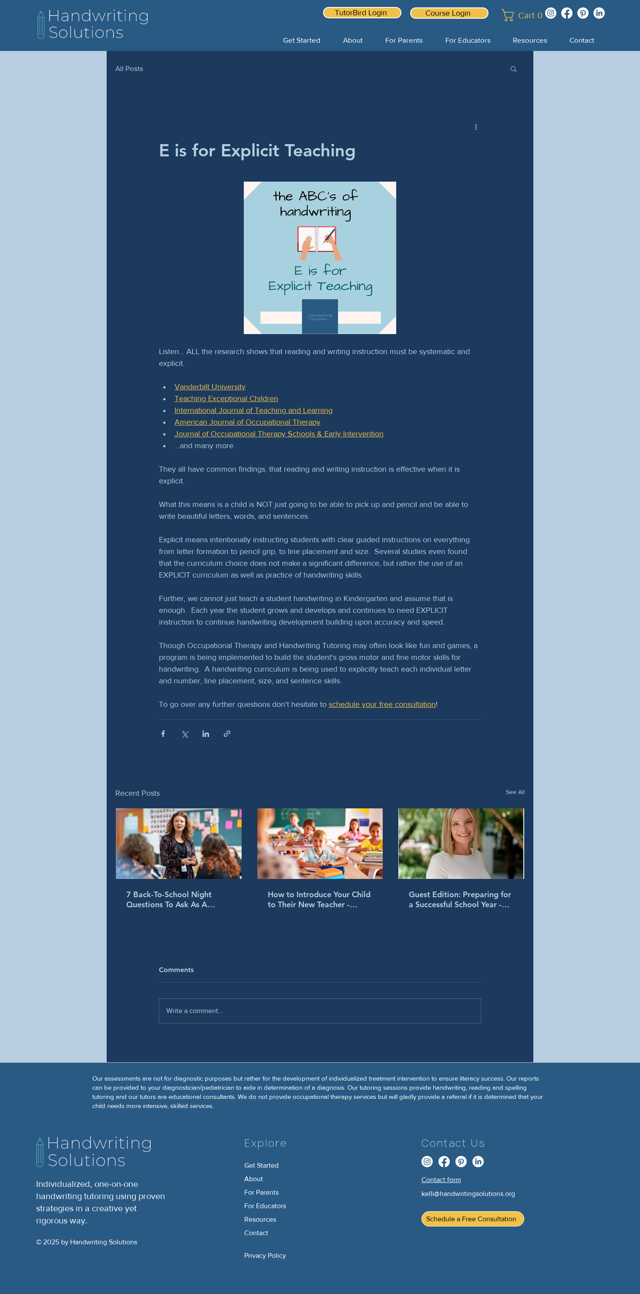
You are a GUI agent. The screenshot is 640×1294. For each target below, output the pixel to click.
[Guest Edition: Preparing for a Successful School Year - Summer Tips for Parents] (461, 843)
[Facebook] (567, 13)
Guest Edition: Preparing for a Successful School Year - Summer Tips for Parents (460, 899)
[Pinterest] (583, 13)
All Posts (129, 68)
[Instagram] (550, 13)
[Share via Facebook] (163, 734)
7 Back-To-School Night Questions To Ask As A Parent (169, 899)
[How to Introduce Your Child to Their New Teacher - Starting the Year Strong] (320, 843)
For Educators (265, 1206)
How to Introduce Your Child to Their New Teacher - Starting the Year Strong (319, 899)
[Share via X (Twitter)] (184, 734)
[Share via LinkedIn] (206, 734)
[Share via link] (227, 734)
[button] (517, 15)
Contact (256, 1233)
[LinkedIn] (599, 13)
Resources (260, 1219)
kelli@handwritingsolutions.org (468, 1193)
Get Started (261, 1165)
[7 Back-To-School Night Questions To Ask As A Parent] (179, 843)
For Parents (261, 1192)
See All (515, 791)
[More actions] (476, 126)
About (253, 1179)
